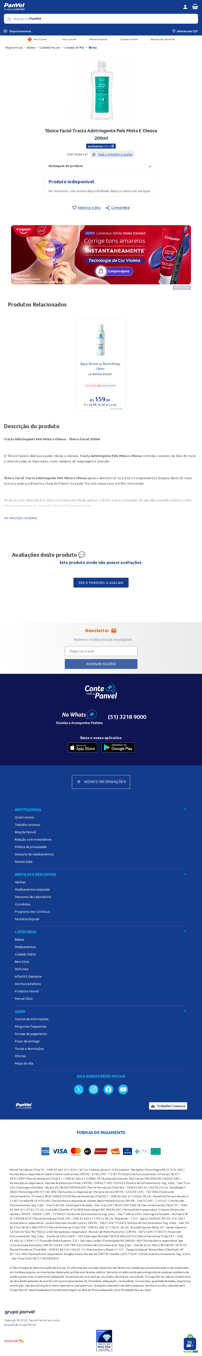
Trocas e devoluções (29, 1048)
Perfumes (22, 969)
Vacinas (20, 882)
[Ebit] (104, 1340)
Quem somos (24, 817)
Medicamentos (25, 947)
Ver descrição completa (20, 518)
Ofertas (20, 1056)
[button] (101, 165)
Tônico (92, 47)
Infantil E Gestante (28, 976)
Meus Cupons (40, 39)
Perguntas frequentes (30, 1026)
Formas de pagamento (31, 1034)
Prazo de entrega (27, 1041)
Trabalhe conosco (27, 824)
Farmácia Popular (27, 919)
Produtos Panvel (27, 991)
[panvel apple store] (82, 747)
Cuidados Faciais (49, 47)
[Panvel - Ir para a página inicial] (91, 7)
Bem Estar (22, 961)
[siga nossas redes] (79, 1089)
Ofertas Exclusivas (98, 39)
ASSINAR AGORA (101, 664)
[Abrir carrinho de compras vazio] (195, 6)
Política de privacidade (31, 847)
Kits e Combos (69, 39)
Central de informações (32, 1019)
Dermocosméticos (28, 984)
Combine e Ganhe (129, 39)
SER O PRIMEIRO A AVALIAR (101, 582)
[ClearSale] (14, 1340)
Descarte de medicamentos (34, 854)
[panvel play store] (118, 747)
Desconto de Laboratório (162, 39)
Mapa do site (24, 1063)
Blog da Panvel (25, 832)
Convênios (22, 904)
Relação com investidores (33, 839)
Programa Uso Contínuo (32, 911)
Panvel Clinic (24, 998)
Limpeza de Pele (74, 47)
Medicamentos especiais (32, 889)
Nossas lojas (24, 861)
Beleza (31, 47)
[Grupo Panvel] (19, 1311)
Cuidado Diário (25, 954)
